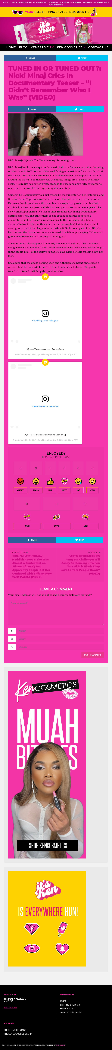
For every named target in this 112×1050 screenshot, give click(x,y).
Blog (23, 47)
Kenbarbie (42, 47)
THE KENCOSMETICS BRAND (18, 1033)
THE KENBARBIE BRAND (15, 1030)
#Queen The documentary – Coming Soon (45, 349)
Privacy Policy (68, 1008)
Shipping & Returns (70, 1004)
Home (11, 47)
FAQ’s (63, 1001)
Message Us (10, 1007)
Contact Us (98, 47)
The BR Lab (60, 1045)
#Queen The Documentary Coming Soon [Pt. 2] (45, 435)
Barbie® (32, 354)
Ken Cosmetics (69, 47)
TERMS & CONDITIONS (71, 1012)
